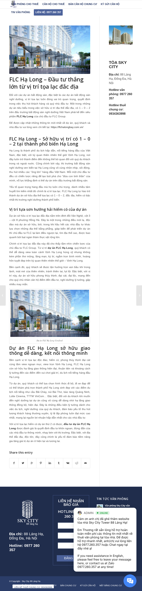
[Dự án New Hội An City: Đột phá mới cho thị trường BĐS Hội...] (139, 295)
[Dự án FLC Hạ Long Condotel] (49, 49)
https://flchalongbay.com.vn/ (67, 127)
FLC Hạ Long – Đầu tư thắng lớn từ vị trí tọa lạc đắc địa (46, 83)
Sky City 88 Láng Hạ (31, 581)
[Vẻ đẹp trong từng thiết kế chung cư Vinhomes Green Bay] (3, 295)
